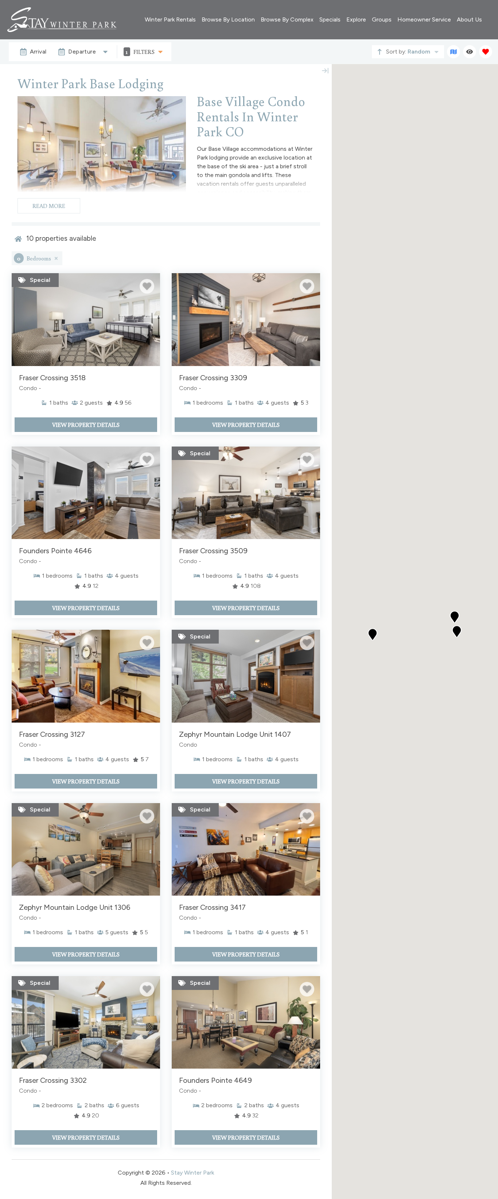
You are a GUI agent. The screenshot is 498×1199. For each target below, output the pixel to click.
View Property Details (86, 424)
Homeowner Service (424, 19)
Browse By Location (228, 19)
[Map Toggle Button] (453, 51)
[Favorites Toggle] (485, 51)
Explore (356, 19)
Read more (48, 205)
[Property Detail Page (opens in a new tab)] (86, 319)
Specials (330, 19)
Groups (382, 19)
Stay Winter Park (192, 1172)
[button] (372, 634)
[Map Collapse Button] (325, 70)
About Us (469, 19)
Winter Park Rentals (170, 19)
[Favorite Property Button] (147, 286)
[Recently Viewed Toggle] (469, 51)
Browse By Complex (287, 19)
